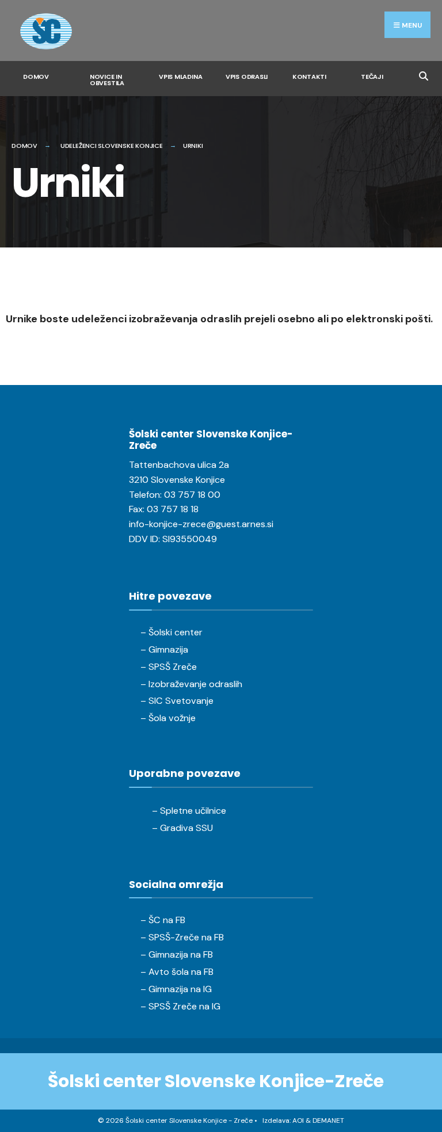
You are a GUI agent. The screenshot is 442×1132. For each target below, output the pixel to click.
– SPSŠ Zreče (168, 667)
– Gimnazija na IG (176, 989)
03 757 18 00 (192, 495)
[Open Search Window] (423, 74)
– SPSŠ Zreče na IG (180, 1006)
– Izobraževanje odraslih (191, 684)
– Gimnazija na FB (176, 954)
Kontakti (309, 76)
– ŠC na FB (162, 920)
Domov (36, 76)
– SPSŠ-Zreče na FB (182, 937)
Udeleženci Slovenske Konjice (111, 145)
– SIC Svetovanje (177, 701)
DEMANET (328, 1120)
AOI (298, 1120)
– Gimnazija (164, 649)
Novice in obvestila (107, 79)
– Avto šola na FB (177, 972)
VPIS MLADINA (180, 76)
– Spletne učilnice (189, 811)
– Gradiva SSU (182, 828)
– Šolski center (171, 632)
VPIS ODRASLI (247, 76)
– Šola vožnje (168, 718)
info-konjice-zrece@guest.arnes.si (201, 524)
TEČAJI (372, 76)
